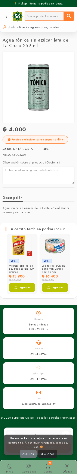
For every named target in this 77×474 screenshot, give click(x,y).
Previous (10, 257)
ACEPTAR (28, 454)
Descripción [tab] (13, 197)
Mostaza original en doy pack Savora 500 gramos (21, 269)
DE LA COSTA (23, 149)
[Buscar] (69, 16)
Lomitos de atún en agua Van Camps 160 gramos (53, 269)
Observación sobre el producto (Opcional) (31, 162)
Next (66, 257)
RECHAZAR (48, 454)
